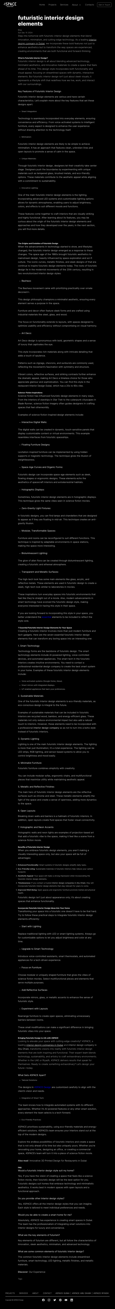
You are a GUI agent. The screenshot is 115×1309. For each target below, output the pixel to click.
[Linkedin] (71, 1300)
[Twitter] (54, 1300)
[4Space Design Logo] (10, 4)
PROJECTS (10, 1293)
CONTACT (47, 1293)
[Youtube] (66, 1300)
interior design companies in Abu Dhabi (68, 883)
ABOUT (35, 1293)
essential (46, 617)
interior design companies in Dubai (44, 1045)
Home (42, 4)
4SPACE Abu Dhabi (81, 1293)
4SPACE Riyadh (101, 1293)
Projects (52, 4)
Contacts (89, 4)
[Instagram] (49, 1300)
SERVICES (23, 1293)
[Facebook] (43, 1300)
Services (64, 4)
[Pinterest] (60, 1300)
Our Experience (37, 1272)
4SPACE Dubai (62, 1293)
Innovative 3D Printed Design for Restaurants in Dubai (58, 1160)
